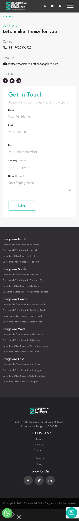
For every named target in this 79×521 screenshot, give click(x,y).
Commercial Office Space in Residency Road (24, 310)
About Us (39, 458)
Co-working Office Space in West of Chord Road (26, 346)
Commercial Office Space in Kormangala (22, 274)
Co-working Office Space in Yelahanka (21, 261)
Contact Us (39, 450)
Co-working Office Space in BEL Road (20, 256)
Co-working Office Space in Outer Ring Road (24, 376)
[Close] (19, 517)
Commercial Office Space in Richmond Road (24, 304)
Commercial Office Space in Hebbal (20, 250)
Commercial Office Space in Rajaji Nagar (22, 340)
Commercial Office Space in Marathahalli (22, 364)
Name (11, 110)
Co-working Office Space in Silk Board (21, 286)
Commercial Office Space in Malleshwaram (23, 334)
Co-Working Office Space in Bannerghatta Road (25, 291)
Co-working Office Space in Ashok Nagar (22, 321)
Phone (11, 145)
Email (10, 125)
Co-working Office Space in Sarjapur (20, 381)
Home (39, 439)
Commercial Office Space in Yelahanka (21, 244)
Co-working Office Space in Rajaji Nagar (22, 351)
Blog (39, 464)
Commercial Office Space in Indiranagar (22, 370)
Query (16, 176)
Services (39, 444)
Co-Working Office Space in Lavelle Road (22, 316)
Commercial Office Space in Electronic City (23, 280)
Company (17, 160)
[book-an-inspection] (59, 6)
